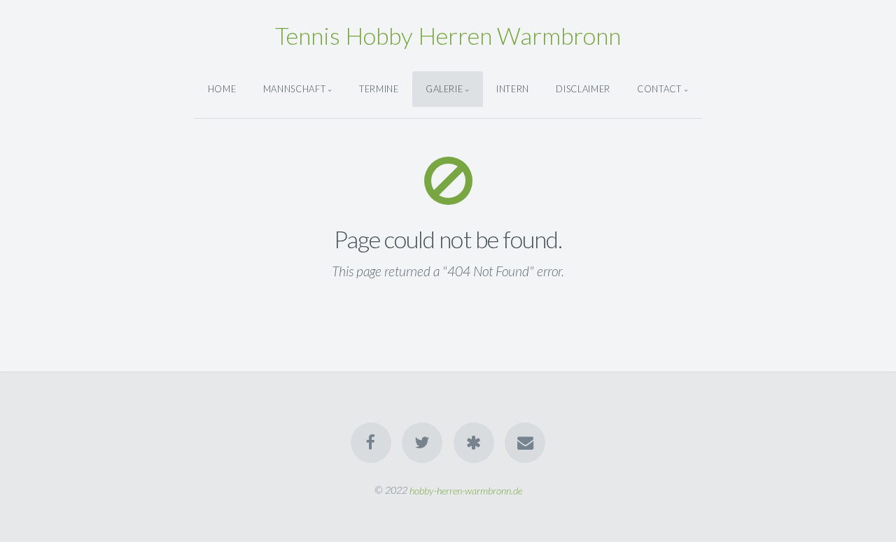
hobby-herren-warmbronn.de (466, 490)
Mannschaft (294, 88)
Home (222, 88)
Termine (378, 88)
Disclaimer (583, 88)
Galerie (444, 88)
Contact (659, 88)
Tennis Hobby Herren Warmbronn (448, 35)
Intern (512, 88)
